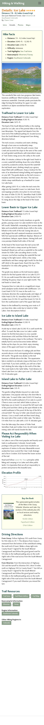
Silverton (29, 16)
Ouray (30, 55)
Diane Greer (8, 20)
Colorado (6, 623)
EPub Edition (27, 525)
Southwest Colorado (10, 18)
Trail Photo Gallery (21, 596)
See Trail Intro (26, 51)
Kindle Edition (28, 519)
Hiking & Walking (13, 3)
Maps (28, 25)
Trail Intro (6, 596)
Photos (20, 25)
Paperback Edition (28, 522)
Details (12, 25)
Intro (5, 25)
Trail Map (35, 596)
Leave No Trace (21, 460)
